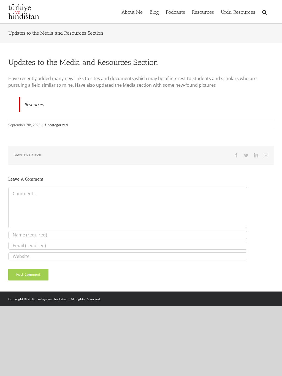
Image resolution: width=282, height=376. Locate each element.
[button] (264, 11)
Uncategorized (56, 124)
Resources (34, 105)
